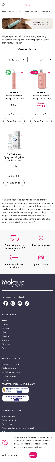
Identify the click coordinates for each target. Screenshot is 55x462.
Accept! (33, 454)
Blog (4, 332)
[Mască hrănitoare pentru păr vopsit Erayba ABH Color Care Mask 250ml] (14, 78)
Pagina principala (8, 11)
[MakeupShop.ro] (27, 5)
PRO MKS (6, 336)
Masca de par (46, 11)
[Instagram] (12, 303)
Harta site (5, 380)
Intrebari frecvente (9, 376)
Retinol (4, 348)
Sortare (14, 60)
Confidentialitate (8, 416)
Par (20, 11)
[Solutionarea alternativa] (27, 390)
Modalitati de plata (9, 368)
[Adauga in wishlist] (22, 73)
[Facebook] (5, 303)
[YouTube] (19, 303)
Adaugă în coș (14, 121)
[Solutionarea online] (27, 398)
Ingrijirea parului (31, 11)
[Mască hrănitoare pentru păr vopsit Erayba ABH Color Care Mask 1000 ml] (41, 78)
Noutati (5, 324)
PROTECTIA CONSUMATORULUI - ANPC (18, 384)
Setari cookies (7, 424)
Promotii (5, 328)
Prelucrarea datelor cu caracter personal (18, 428)
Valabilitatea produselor (11, 372)
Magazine (6, 344)
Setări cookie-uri (10, 454)
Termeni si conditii (9, 420)
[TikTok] (26, 303)
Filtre (40, 60)
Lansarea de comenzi (10, 364)
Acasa (4, 320)
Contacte (5, 340)
